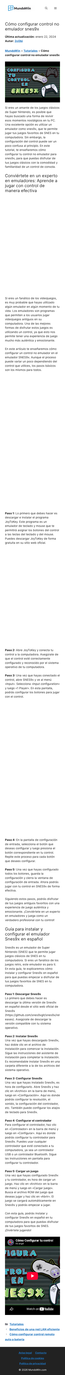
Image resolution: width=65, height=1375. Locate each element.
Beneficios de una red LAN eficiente (35, 1329)
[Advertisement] (32, 229)
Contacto (40, 1352)
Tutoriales (31, 50)
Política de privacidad (32, 1363)
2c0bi (19, 41)
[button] (46, 8)
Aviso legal (25, 1352)
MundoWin (12, 50)
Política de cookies (32, 1358)
